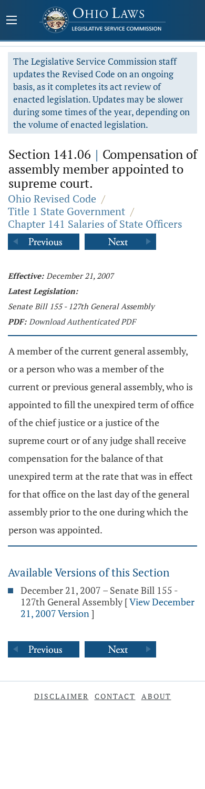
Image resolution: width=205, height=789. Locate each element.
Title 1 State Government (66, 211)
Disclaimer (61, 696)
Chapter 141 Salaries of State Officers (95, 224)
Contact (115, 696)
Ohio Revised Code (52, 198)
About (156, 696)
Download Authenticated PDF (82, 321)
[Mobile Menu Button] (11, 21)
